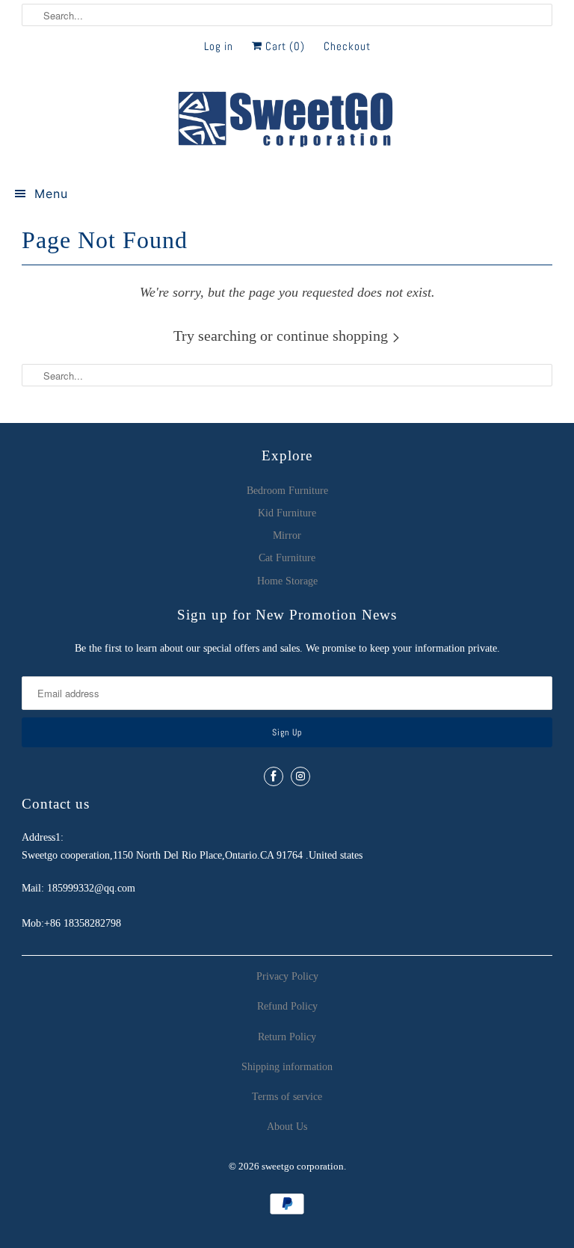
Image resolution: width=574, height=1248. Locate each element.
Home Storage (287, 581)
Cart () (283, 46)
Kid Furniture (287, 513)
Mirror (287, 535)
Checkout (347, 46)
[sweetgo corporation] (287, 120)
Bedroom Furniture (287, 490)
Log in (218, 46)
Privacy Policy (287, 976)
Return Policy (287, 1036)
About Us (287, 1126)
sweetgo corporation (303, 1166)
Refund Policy (287, 1006)
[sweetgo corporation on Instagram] (300, 776)
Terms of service (287, 1096)
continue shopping (334, 335)
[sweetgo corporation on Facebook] (273, 776)
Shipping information (287, 1066)
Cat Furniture (287, 557)
